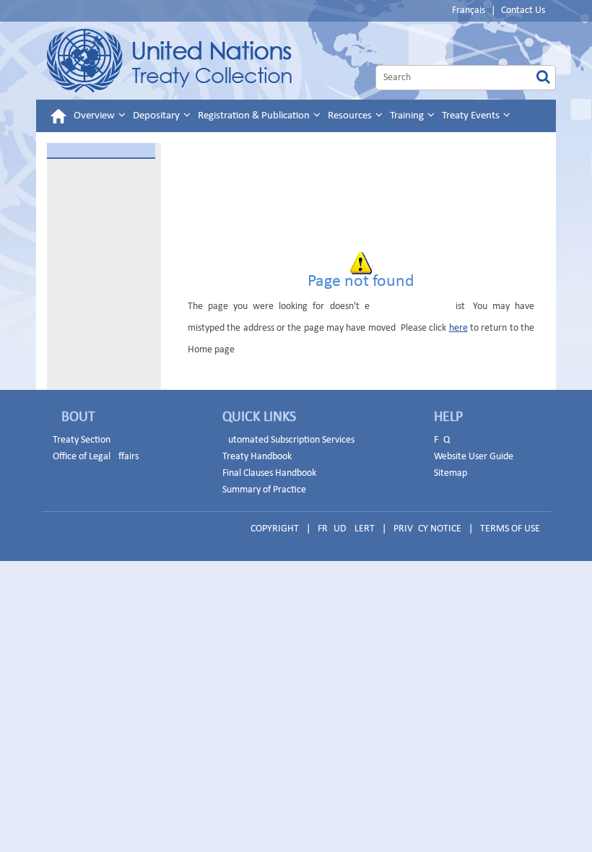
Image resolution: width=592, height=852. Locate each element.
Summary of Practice (264, 489)
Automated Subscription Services (288, 440)
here (458, 328)
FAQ (442, 440)
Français (468, 10)
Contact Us (523, 10)
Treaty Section (81, 440)
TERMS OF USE (510, 528)
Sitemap (450, 473)
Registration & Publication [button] (255, 115)
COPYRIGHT (275, 528)
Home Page (169, 60)
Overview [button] (95, 115)
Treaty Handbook (257, 456)
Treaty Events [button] (472, 115)
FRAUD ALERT (346, 528)
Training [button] (408, 115)
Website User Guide (473, 456)
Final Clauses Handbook (269, 473)
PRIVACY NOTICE (427, 528)
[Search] (543, 77)
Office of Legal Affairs (96, 456)
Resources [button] (351, 115)
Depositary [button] (157, 115)
